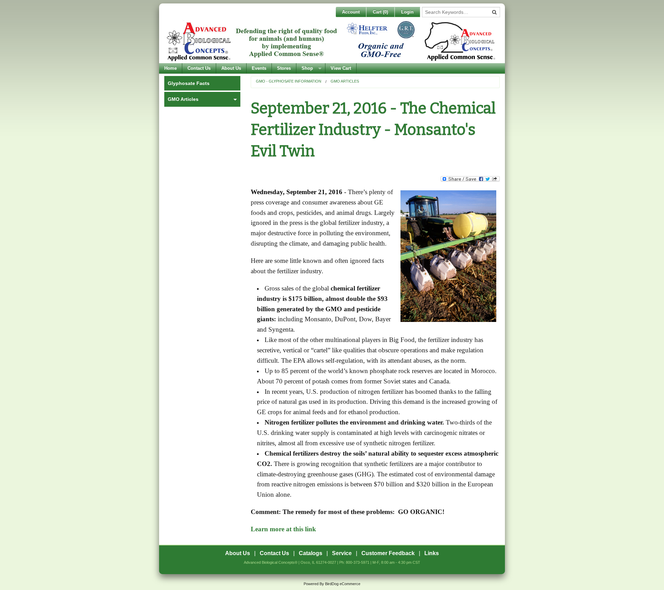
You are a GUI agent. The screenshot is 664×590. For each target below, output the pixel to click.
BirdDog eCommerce (342, 584)
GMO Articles (345, 81)
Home (170, 68)
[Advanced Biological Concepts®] (330, 41)
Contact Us (199, 68)
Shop (307, 68)
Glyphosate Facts (189, 83)
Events (259, 68)
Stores (284, 68)
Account (351, 12)
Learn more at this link (283, 529)
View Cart (341, 68)
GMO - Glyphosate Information (288, 81)
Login (407, 12)
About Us (231, 68)
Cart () (380, 12)
